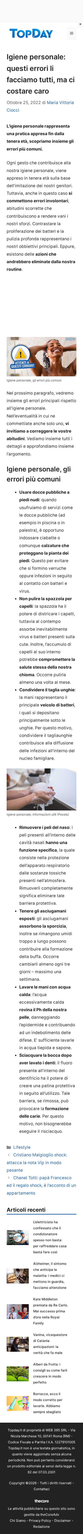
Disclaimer (62, 1520)
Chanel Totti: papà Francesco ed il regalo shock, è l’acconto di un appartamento (41, 1185)
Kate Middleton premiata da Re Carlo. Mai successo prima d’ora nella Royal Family (50, 1311)
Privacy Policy (40, 1520)
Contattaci (42, 1489)
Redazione (41, 1526)
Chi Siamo (18, 1520)
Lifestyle (22, 1147)
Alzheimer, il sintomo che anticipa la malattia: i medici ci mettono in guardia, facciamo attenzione (49, 1275)
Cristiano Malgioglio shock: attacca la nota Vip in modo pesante (37, 1162)
